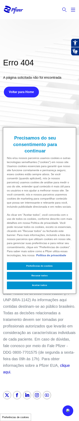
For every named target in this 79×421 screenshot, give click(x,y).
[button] (68, 410)
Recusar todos (39, 275)
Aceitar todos (39, 285)
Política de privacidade (51, 255)
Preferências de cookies (15, 417)
